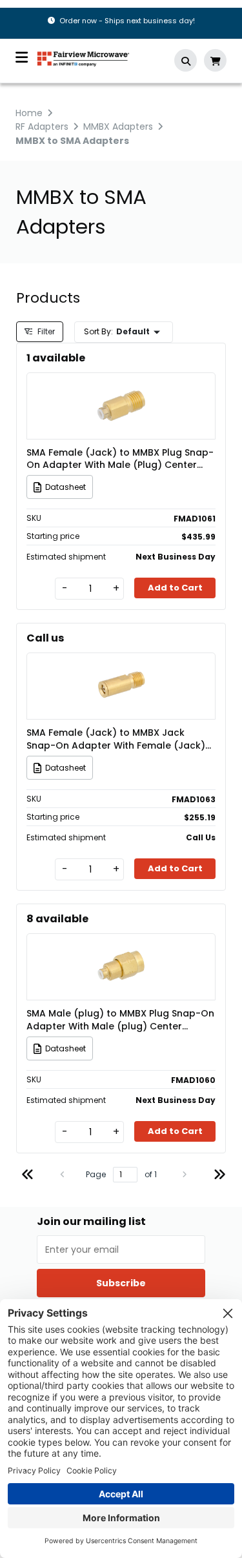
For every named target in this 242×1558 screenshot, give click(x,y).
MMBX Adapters (118, 126)
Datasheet (65, 486)
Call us (45, 638)
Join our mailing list (91, 1221)
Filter (45, 331)
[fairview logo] (83, 57)
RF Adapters (41, 126)
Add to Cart (175, 588)
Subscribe (121, 1283)
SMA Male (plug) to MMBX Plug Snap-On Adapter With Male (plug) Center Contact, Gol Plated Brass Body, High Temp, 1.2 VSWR (120, 1020)
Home (29, 112)
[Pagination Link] (27, 1176)
